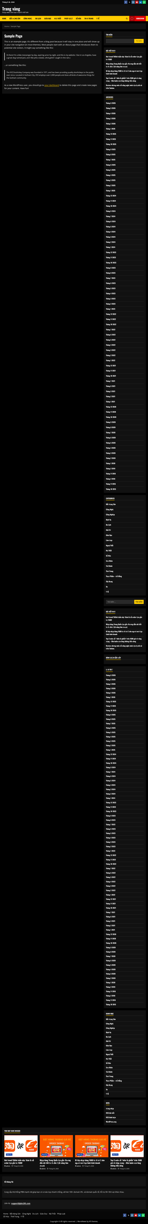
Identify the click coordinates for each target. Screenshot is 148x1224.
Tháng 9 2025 (110, 149)
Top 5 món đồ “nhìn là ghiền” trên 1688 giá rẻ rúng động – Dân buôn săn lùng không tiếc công (123, 79)
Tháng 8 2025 (110, 154)
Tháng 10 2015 (111, 489)
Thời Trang (88, 18)
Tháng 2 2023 (110, 304)
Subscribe (140, 18)
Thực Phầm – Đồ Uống (114, 576)
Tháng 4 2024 (110, 231)
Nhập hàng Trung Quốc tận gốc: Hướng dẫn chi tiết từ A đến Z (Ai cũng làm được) (123, 65)
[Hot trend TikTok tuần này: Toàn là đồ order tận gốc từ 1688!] (21, 1146)
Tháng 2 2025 (110, 185)
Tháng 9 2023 (110, 267)
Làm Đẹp (109, 540)
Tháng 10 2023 (111, 262)
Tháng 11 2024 (111, 201)
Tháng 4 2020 (110, 448)
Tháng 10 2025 (111, 144)
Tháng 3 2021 (110, 391)
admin (8, 1166)
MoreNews (81, 1221)
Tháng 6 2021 (110, 386)
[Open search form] (127, 18)
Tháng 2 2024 (110, 242)
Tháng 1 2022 (110, 360)
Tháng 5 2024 (110, 226)
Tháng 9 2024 (110, 211)
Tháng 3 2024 (110, 237)
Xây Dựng (109, 581)
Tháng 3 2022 (110, 350)
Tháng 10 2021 (111, 376)
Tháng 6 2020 (111, 437)
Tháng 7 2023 (110, 278)
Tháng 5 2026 (110, 108)
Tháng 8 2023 (110, 273)
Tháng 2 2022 (110, 355)
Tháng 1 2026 (110, 128)
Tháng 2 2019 (110, 468)
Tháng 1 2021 (110, 401)
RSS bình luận (111, 1117)
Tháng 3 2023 (110, 298)
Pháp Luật (68, 18)
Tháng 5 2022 (110, 340)
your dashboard (52, 85)
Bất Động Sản (14, 18)
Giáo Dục (47, 18)
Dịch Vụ (108, 519)
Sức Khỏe (109, 561)
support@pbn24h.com (20, 1203)
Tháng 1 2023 (110, 309)
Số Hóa (78, 18)
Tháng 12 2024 (111, 195)
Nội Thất (57, 18)
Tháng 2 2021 (110, 396)
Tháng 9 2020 (111, 422)
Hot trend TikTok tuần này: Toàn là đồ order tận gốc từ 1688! (19, 1161)
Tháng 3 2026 (110, 118)
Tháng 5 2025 (110, 170)
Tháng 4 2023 (110, 293)
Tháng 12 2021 (111, 365)
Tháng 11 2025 (111, 139)
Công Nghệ (28, 18)
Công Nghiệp (110, 514)
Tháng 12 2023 (111, 252)
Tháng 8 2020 (110, 427)
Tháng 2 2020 (110, 458)
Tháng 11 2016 (111, 484)
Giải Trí (108, 530)
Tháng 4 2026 (110, 113)
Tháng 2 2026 (110, 123)
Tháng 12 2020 (111, 406)
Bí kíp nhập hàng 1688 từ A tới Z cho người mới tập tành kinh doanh (90, 1161)
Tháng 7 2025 (110, 159)
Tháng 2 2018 (110, 479)
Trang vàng (11, 9)
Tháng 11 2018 (111, 473)
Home (4, 18)
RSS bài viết (110, 1113)
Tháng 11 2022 (111, 319)
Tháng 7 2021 (110, 381)
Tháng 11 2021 (111, 370)
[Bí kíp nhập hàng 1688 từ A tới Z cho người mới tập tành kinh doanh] (91, 1146)
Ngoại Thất (109, 545)
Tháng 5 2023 (110, 288)
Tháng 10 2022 (111, 324)
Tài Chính (109, 566)
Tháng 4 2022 (110, 345)
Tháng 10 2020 (111, 417)
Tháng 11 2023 (111, 257)
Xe (107, 586)
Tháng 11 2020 (111, 412)
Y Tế (98, 18)
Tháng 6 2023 (110, 283)
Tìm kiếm (109, 35)
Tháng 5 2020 (110, 442)
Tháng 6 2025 (110, 165)
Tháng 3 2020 (110, 453)
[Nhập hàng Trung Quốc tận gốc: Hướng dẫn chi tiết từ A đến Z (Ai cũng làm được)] (56, 1146)
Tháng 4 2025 (110, 175)
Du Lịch (38, 18)
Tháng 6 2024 (110, 221)
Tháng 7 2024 (110, 216)
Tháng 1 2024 (110, 247)
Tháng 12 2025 (111, 134)
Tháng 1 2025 (110, 190)
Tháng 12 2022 (111, 314)
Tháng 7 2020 (110, 432)
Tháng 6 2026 (111, 103)
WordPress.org (111, 1121)
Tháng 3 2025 (110, 180)
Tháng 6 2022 (110, 334)
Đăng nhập (110, 1108)
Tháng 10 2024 (111, 206)
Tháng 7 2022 (110, 329)
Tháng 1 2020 (110, 463)
